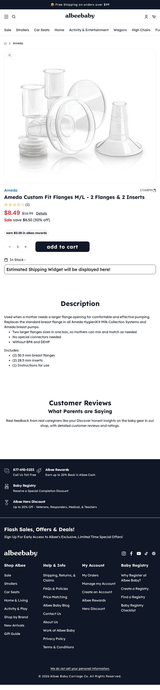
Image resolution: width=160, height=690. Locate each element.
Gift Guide (12, 634)
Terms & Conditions (58, 647)
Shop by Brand (16, 617)
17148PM (146, 190)
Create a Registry (135, 588)
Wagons (120, 30)
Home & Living (16, 600)
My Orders (90, 575)
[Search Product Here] (14, 17)
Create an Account (97, 592)
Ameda (18, 43)
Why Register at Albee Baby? (133, 577)
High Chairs (141, 30)
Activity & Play (15, 609)
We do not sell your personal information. (80, 668)
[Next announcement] (154, 4)
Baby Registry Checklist (132, 607)
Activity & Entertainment (89, 30)
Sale (7, 30)
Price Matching (55, 597)
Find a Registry (133, 597)
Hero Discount (93, 609)
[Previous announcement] (5, 4)
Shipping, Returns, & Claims (59, 577)
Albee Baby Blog (56, 605)
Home (59, 30)
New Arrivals (14, 625)
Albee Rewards (94, 600)
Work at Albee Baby (59, 630)
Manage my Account (98, 583)
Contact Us (52, 614)
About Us (50, 622)
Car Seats (42, 30)
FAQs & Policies (55, 588)
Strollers (22, 30)
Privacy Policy (54, 639)
